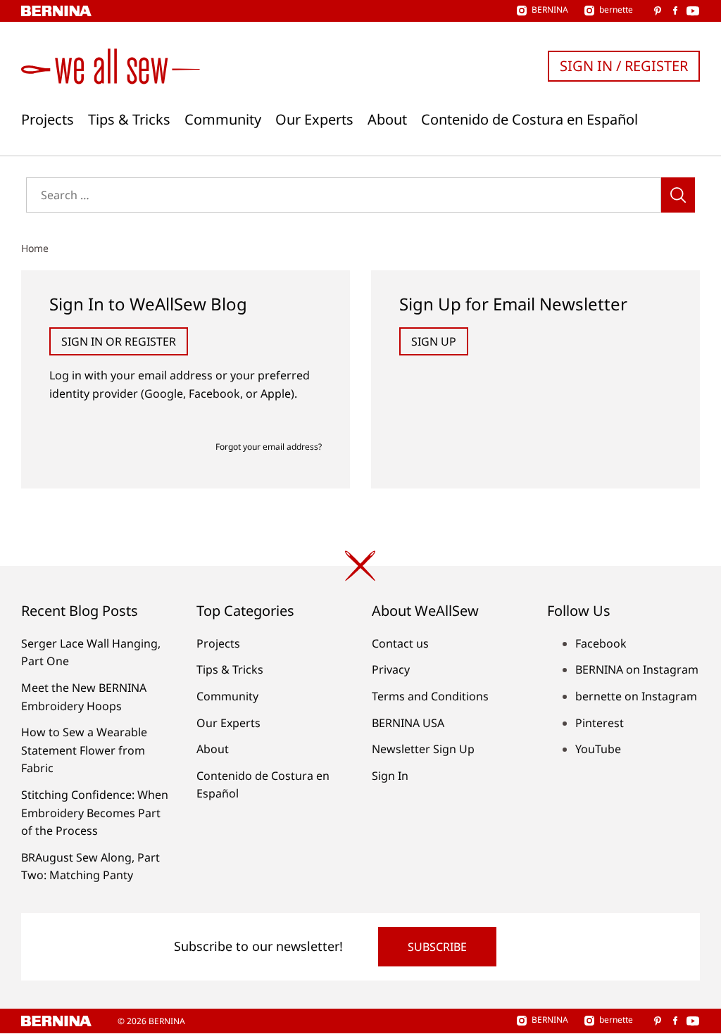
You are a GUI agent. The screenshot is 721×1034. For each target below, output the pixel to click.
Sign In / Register (624, 65)
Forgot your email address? (268, 447)
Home (35, 248)
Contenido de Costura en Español (529, 120)
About (387, 120)
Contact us (400, 643)
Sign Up (433, 341)
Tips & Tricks (129, 120)
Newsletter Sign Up (423, 749)
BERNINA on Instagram (636, 669)
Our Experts (314, 120)
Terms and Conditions (430, 696)
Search (678, 195)
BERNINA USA (408, 723)
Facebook (601, 643)
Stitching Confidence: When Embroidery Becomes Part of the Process (94, 812)
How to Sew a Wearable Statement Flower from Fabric (84, 750)
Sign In (390, 775)
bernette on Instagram (636, 696)
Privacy (391, 669)
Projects (47, 120)
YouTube (598, 749)
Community (222, 120)
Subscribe (437, 946)
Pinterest (599, 723)
